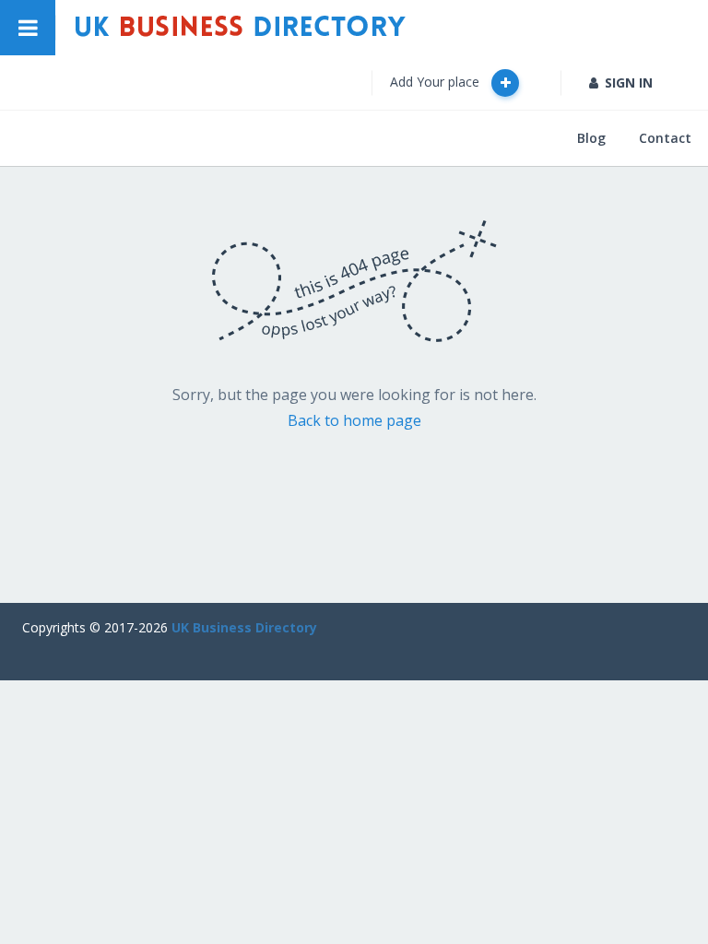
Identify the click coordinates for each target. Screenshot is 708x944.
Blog (591, 138)
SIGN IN (629, 82)
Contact (665, 138)
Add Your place (436, 81)
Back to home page (354, 420)
